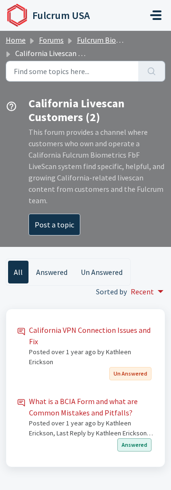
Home (16, 40)
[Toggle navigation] (155, 15)
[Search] (151, 71)
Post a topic (54, 224)
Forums (51, 40)
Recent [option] (142, 291)
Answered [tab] (51, 272)
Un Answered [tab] (102, 272)
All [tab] (18, 272)
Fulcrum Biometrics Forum (120, 40)
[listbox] (147, 291)
